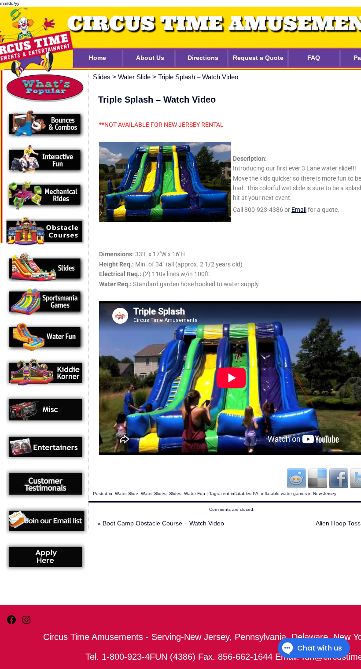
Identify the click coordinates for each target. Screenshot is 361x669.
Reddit (296, 477)
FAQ (313, 57)
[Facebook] (11, 623)
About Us (150, 57)
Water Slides (153, 493)
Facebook (338, 477)
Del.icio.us (317, 477)
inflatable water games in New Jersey (298, 493)
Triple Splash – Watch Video (198, 77)
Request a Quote (258, 57)
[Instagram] (26, 623)
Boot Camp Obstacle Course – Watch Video (160, 523)
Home (97, 57)
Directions (203, 57)
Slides (175, 493)
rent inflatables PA (239, 493)
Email (298, 209)
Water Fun (194, 493)
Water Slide (126, 493)
